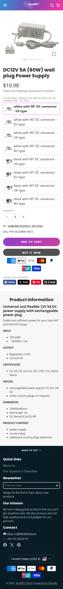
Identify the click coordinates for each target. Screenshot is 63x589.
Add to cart (31, 242)
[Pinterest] (19, 545)
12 (38, 59)
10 (35, 59)
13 (40, 59)
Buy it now (31, 253)
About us (9, 465)
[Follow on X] (12, 545)
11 (37, 59)
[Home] (31, 5)
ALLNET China (24, 583)
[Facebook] (5, 545)
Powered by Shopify (45, 583)
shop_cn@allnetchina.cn (21, 533)
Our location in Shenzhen (20, 471)
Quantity (9, 210)
